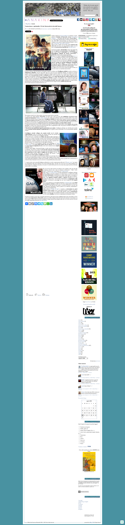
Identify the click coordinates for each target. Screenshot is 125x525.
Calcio (79, 322)
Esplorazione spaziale (82, 326)
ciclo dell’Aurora (72, 47)
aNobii (79, 503)
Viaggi (79, 353)
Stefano (83, 392)
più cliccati (98, 361)
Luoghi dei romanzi (82, 332)
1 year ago (90, 372)
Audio (79, 320)
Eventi (79, 327)
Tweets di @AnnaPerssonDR (89, 304)
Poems (79, 337)
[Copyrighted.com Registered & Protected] (83, 492)
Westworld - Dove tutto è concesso (61, 43)
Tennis (79, 349)
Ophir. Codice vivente (42, 117)
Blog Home (28, 23)
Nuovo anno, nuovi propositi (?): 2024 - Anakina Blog (87, 388)
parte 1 (75, 56)
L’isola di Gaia (64, 171)
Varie (79, 351)
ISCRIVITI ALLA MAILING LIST (89, 31)
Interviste (80, 330)
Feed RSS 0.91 (90, 196)
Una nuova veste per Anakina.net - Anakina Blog (86, 377)
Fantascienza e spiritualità (47, 28)
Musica (79, 335)
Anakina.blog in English (83, 501)
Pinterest (80, 508)
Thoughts (80, 350)
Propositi (80, 339)
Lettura (79, 331)
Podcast (79, 336)
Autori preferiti (81, 321)
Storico (39, 295)
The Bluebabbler (85, 366)
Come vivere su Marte (82, 325)
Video (79, 354)
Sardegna (80, 342)
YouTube (80, 506)
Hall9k (82, 380)
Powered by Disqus (82, 398)
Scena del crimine (81, 344)
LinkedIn (80, 505)
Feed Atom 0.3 (90, 198)
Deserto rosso (69, 162)
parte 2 (52, 57)
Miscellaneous (81, 334)
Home (26, 522)
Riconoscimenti (81, 341)
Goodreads (80, 504)
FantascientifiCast (64, 35)
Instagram (80, 509)
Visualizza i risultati (82, 446)
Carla (43, 16)
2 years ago (97, 377)
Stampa (47, 295)
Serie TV (80, 346)
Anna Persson (88, 301)
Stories (79, 348)
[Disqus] (51, 227)
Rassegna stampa (81, 340)
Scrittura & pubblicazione (83, 345)
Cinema (79, 323)
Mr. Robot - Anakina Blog (82, 372)
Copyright (80, 500)
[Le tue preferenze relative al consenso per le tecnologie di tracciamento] (122, 522)
